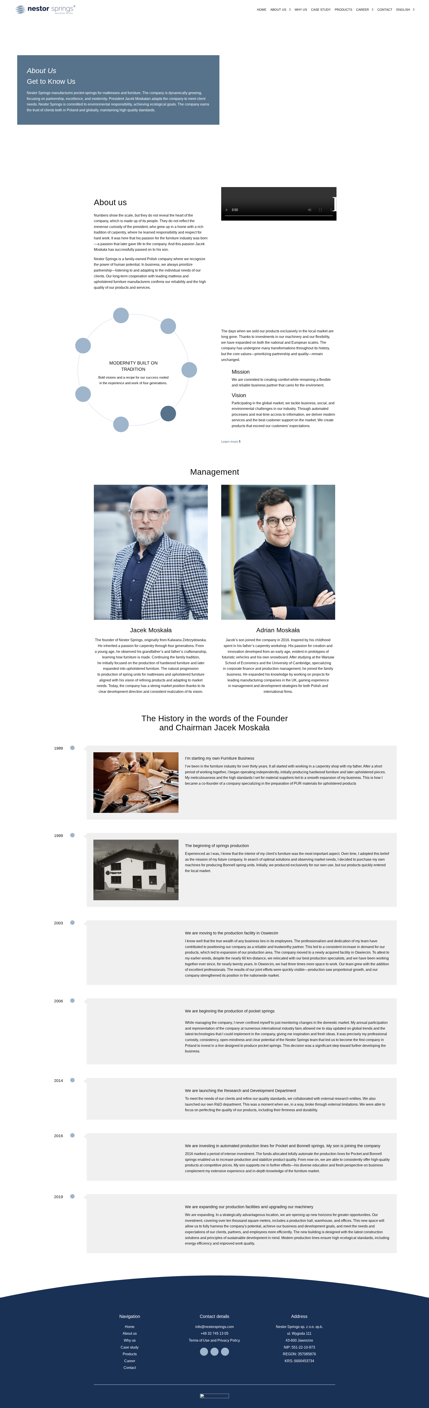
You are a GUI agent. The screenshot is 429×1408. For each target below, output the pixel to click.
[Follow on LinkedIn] (214, 1352)
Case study (130, 1347)
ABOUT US (278, 9)
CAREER (362, 9)
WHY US (301, 9)
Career (129, 1361)
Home (130, 1327)
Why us (130, 1340)
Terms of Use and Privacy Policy (214, 1340)
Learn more (229, 441)
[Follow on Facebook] (204, 1352)
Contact (130, 1368)
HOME (261, 9)
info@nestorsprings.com (214, 1327)
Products (130, 1354)
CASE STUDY (321, 9)
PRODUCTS (343, 9)
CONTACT (384, 9)
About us (130, 1333)
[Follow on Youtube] (225, 1352)
